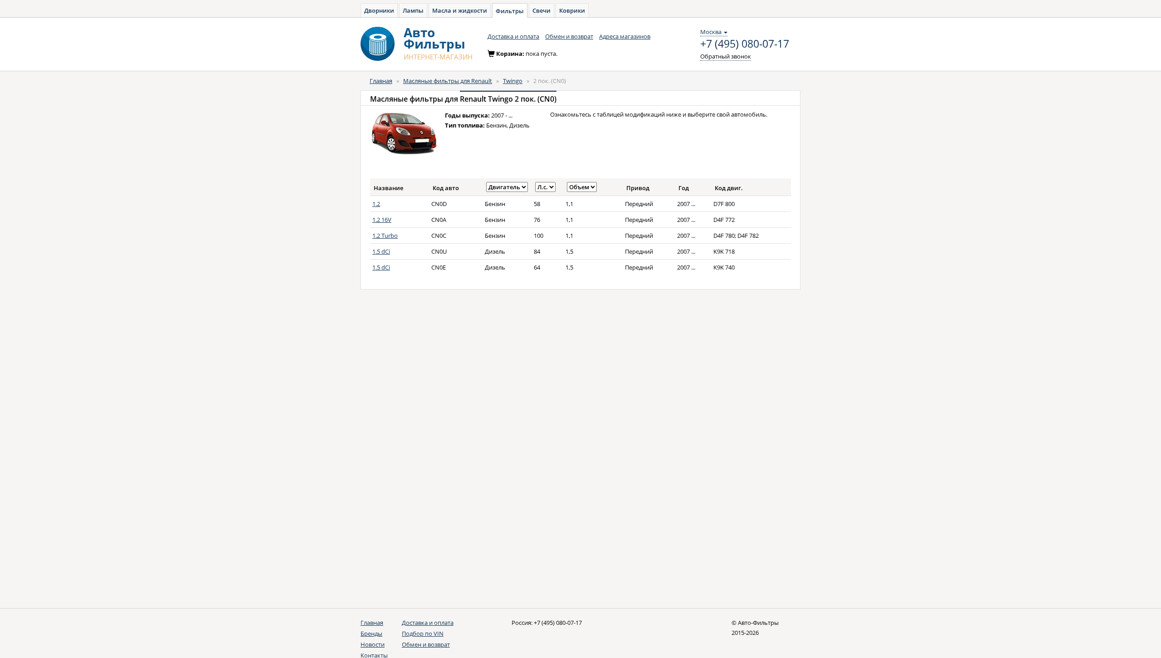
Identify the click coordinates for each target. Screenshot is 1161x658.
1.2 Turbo (385, 235)
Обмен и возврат (569, 36)
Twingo (512, 81)
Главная (381, 81)
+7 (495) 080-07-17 (744, 44)
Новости (373, 644)
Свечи (541, 10)
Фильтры (510, 11)
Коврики (572, 10)
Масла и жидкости (459, 10)
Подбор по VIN (423, 633)
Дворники (379, 10)
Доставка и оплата (513, 36)
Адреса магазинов (624, 36)
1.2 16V (381, 220)
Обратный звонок (725, 56)
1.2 (376, 204)
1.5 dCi (381, 251)
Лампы (413, 10)
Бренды (371, 633)
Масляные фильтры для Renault (447, 81)
